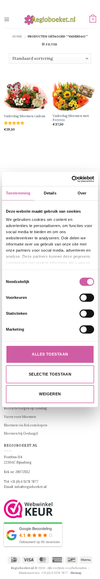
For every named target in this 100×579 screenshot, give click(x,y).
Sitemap (76, 573)
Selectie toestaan (50, 374)
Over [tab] (82, 193)
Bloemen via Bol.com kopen (25, 425)
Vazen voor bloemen (20, 417)
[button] (6, 19)
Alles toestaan (50, 354)
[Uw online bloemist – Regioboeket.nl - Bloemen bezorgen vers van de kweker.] (50, 19)
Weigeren (50, 394)
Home (17, 36)
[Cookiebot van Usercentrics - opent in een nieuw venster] (72, 179)
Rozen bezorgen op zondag (25, 408)
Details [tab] (50, 193)
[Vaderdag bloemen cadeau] (25, 96)
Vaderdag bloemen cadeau (24, 116)
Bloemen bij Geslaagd (21, 433)
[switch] (86, 297)
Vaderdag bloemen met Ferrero (71, 118)
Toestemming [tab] (18, 193)
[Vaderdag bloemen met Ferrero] (74, 96)
